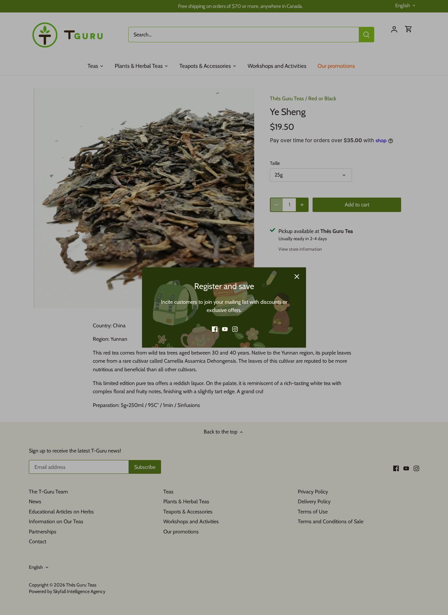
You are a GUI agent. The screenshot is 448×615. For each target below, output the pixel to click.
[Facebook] (214, 329)
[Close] (297, 276)
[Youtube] (225, 329)
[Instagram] (235, 329)
